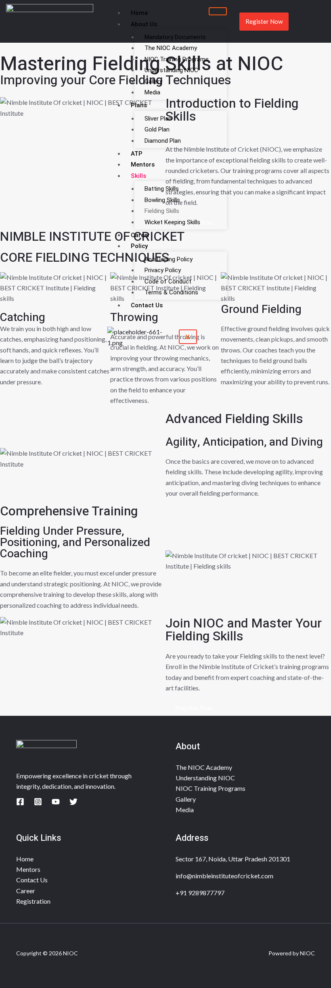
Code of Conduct (168, 281)
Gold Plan (157, 129)
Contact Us (147, 305)
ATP (136, 153)
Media (152, 92)
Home (139, 13)
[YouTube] (56, 802)
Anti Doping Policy (169, 259)
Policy (139, 246)
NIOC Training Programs (177, 59)
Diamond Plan (163, 140)
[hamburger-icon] (218, 11)
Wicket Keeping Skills (172, 222)
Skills (138, 175)
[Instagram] (38, 802)
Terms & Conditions (171, 292)
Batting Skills (162, 188)
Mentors (143, 164)
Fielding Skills (162, 211)
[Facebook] (20, 802)
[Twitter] (73, 802)
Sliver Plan (158, 118)
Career (140, 235)
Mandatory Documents (175, 37)
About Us (144, 24)
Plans (139, 105)
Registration (33, 901)
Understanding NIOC (171, 70)
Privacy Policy (163, 270)
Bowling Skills (162, 200)
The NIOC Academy (171, 48)
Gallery (153, 81)
